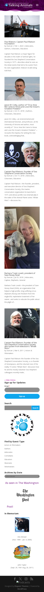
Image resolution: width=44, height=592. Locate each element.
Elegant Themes (22, 586)
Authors (7, 48)
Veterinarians (9, 467)
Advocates (29, 46)
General (22, 280)
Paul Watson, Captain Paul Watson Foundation (19, 42)
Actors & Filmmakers (12, 445)
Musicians (8, 463)
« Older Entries (9, 380)
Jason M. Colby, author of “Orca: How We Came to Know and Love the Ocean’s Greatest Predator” (22, 107)
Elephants (14, 280)
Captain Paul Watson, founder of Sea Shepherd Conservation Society (20, 172)
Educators (24, 48)
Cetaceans (15, 48)
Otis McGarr (22, 537)
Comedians (8, 456)
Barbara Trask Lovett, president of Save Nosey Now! (19, 274)
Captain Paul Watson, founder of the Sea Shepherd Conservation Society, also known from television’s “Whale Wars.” (20, 345)
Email (7, 386)
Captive (7, 280)
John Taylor (22, 565)
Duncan (10, 46)
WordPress (22, 589)
